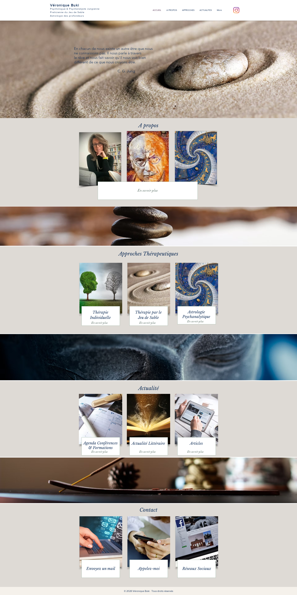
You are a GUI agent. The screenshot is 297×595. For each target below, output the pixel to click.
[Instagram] (236, 10)
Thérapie (100, 312)
